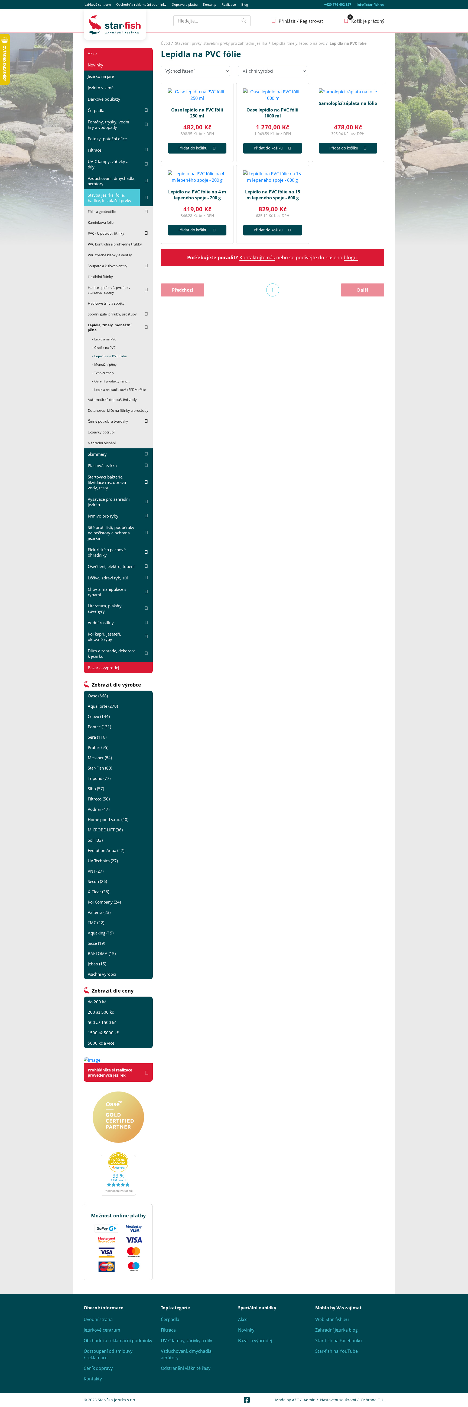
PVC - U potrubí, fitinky (106, 233)
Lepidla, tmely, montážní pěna (110, 327)
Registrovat (311, 21)
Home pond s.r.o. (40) (108, 819)
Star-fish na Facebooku (338, 1341)
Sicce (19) (96, 943)
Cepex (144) (99, 716)
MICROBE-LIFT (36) (105, 829)
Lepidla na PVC (105, 339)
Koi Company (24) (104, 902)
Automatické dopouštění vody (112, 399)
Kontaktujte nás (257, 257)
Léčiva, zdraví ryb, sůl (108, 577)
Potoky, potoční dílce (107, 138)
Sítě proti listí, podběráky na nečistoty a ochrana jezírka (111, 533)
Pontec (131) (99, 726)
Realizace (229, 4)
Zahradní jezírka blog (336, 1330)
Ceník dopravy (98, 1368)
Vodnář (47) (98, 809)
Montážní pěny (105, 364)
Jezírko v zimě (100, 87)
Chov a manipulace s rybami (107, 591)
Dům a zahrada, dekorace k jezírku (111, 653)
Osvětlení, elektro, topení (111, 566)
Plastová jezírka (102, 465)
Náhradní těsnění (102, 443)
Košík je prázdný (367, 21)
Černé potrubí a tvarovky (108, 421)
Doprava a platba (185, 4)
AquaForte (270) (103, 706)
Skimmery (97, 454)
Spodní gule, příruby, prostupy (112, 314)
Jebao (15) (97, 963)
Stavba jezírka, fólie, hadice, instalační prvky (109, 197)
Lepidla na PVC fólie (110, 356)
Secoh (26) (97, 881)
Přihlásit (287, 21)
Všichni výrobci (102, 974)
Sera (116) (97, 737)
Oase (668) (98, 695)
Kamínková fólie (100, 222)
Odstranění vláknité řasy (185, 1368)
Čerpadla (96, 110)
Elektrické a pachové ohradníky (107, 552)
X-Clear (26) (98, 891)
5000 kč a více (101, 1043)
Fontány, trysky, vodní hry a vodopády (108, 124)
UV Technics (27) (103, 860)
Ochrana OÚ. (372, 1399)
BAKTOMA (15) (102, 953)
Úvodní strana (98, 1319)
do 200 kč (97, 1001)
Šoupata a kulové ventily (107, 265)
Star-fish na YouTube (336, 1351)
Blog (244, 4)
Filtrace (94, 150)
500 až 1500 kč (102, 1022)
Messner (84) (100, 757)
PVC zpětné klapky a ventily (110, 255)
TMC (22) (96, 922)
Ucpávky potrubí (101, 432)
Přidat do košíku (192, 148)
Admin (310, 1399)
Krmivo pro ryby (103, 516)
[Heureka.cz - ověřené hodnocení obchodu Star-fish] (118, 1174)
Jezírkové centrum (97, 4)
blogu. (351, 257)
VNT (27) (95, 871)
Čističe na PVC (105, 347)
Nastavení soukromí (338, 1399)
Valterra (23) (99, 912)
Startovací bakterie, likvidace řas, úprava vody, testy (107, 482)
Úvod (165, 43)
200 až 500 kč (101, 1012)
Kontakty (209, 4)
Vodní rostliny (101, 622)
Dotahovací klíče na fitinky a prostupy (118, 410)
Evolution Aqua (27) (106, 850)
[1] (244, 20)
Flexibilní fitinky (100, 276)
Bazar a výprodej (103, 667)
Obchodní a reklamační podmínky (118, 1341)
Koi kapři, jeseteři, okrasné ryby (104, 636)
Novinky (95, 65)
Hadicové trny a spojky (106, 303)
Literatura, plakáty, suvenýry (105, 608)
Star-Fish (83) (100, 768)
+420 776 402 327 (337, 4)
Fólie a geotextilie (102, 211)
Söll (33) (95, 840)
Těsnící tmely (104, 373)
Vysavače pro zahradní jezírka (109, 501)
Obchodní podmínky (141, 4)
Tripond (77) (99, 778)
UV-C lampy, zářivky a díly (108, 164)
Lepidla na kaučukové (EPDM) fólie (120, 389)
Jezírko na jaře (101, 76)
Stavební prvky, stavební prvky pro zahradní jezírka (221, 43)
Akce (92, 53)
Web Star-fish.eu (332, 1319)
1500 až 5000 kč (103, 1032)
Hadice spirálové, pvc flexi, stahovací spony (109, 290)
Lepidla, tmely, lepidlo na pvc (298, 43)
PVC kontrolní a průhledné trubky (115, 244)
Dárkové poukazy (104, 99)
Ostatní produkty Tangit (111, 381)
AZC (295, 1399)
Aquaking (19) (100, 933)
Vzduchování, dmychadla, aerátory (111, 181)
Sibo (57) (96, 788)
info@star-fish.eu (370, 4)
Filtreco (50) (99, 799)
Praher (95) (98, 747)
